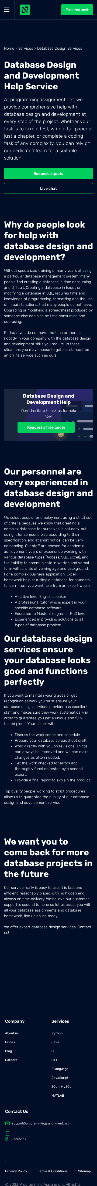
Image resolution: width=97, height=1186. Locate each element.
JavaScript (59, 1078)
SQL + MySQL (61, 1087)
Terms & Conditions (52, 1171)
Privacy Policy (16, 1171)
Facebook (19, 1139)
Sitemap (84, 1171)
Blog (8, 1051)
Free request (77, 10)
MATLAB (57, 1095)
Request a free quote (46, 427)
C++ (54, 1060)
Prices (10, 1042)
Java (55, 1042)
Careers (11, 1060)
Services (25, 48)
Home (9, 48)
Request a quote (48, 173)
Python (57, 1033)
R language (59, 1069)
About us (12, 1033)
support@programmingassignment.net (40, 1123)
